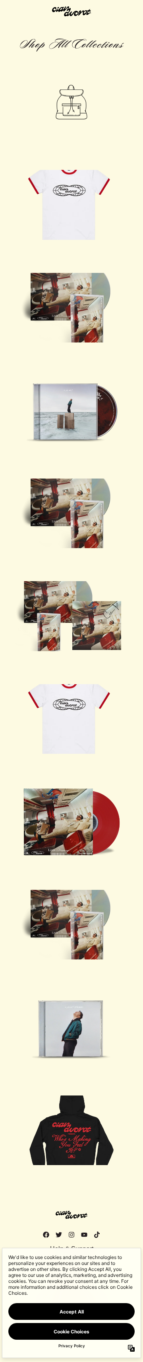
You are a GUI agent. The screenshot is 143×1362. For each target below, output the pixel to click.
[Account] (121, 11)
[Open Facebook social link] (46, 1235)
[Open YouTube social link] (84, 1235)
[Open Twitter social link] (59, 1235)
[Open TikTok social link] (97, 1235)
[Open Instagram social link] (71, 1235)
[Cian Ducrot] (71, 11)
